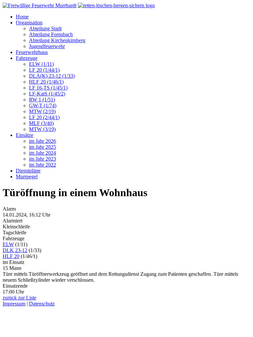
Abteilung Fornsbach (51, 34)
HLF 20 (11, 256)
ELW (8, 244)
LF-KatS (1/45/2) (47, 93)
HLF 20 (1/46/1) (46, 82)
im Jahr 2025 (42, 147)
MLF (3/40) (41, 123)
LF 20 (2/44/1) (44, 117)
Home (22, 16)
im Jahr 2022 (42, 165)
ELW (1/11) (41, 64)
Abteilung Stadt (45, 28)
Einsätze (24, 135)
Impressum (14, 303)
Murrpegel (27, 176)
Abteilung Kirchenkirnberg (57, 40)
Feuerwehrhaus (32, 52)
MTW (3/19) (42, 129)
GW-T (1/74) (42, 105)
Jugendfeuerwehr (47, 46)
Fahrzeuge (27, 58)
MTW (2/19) (42, 111)
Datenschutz (42, 303)
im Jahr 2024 (42, 153)
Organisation (29, 22)
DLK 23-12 (15, 250)
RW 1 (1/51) (42, 99)
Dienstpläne (28, 170)
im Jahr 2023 (42, 159)
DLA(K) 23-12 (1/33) (52, 76)
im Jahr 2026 (42, 141)
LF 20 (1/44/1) (44, 70)
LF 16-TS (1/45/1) (48, 88)
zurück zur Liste (19, 297)
